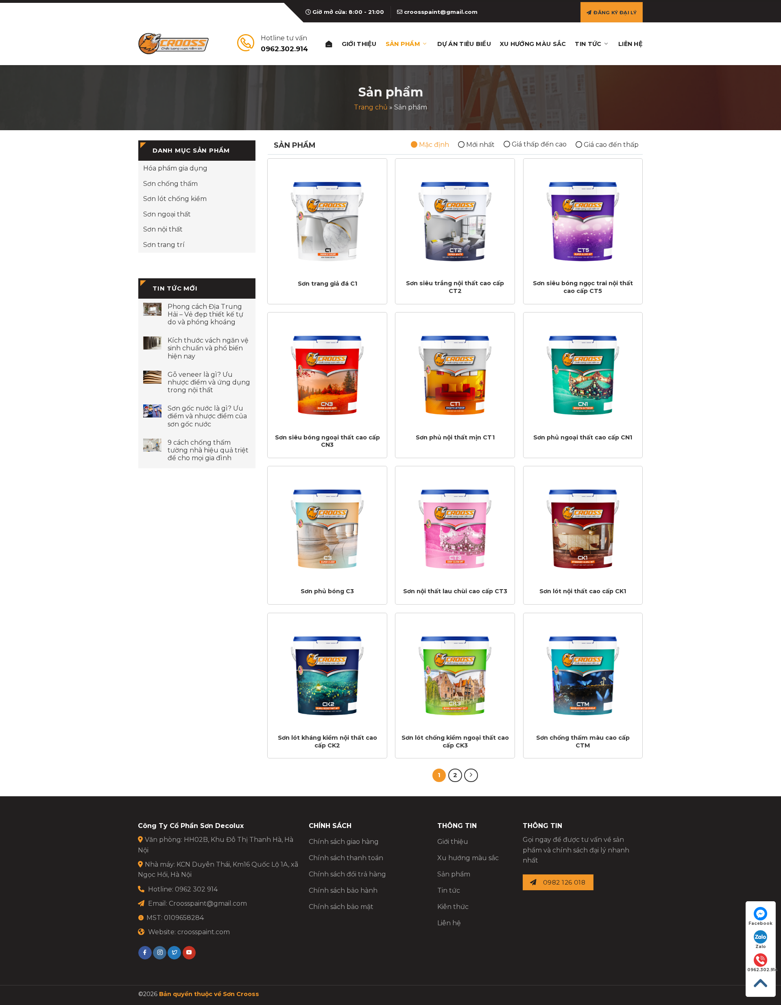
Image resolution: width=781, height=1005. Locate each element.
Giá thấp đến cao (538, 144)
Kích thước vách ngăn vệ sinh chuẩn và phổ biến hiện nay (208, 348)
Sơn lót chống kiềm (175, 199)
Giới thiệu (359, 44)
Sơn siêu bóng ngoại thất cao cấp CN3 (327, 441)
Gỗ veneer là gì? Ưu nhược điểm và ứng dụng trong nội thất (209, 382)
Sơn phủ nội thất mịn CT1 (455, 437)
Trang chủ (371, 107)
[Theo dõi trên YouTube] (189, 953)
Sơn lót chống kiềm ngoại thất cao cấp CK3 (455, 741)
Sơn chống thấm (170, 184)
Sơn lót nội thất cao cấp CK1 (582, 591)
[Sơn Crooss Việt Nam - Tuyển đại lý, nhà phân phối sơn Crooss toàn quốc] (173, 43)
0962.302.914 (761, 969)
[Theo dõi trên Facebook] (145, 953)
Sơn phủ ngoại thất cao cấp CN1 (582, 437)
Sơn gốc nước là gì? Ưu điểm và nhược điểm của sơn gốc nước (207, 416)
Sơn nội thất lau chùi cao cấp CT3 (455, 591)
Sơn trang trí (164, 245)
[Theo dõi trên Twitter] (174, 953)
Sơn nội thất (163, 229)
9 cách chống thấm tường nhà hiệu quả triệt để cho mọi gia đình (208, 450)
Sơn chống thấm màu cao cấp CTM (583, 741)
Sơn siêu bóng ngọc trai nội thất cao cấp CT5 (583, 287)
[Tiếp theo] (471, 775)
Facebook (760, 923)
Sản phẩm (403, 44)
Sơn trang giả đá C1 (327, 283)
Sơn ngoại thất (167, 214)
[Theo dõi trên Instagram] (159, 953)
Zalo (760, 946)
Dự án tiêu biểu (464, 44)
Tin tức (588, 44)
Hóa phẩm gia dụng (175, 168)
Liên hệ (630, 44)
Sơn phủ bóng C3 (327, 591)
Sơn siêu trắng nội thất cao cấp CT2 (455, 287)
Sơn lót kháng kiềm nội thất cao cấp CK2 (327, 741)
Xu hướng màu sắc (533, 44)
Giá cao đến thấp (610, 145)
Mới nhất (480, 145)
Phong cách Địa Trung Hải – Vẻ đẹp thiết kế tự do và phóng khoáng (205, 314)
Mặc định (433, 145)
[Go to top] (760, 983)
